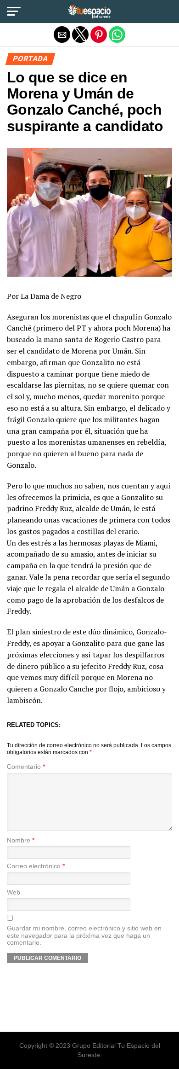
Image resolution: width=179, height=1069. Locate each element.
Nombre (20, 840)
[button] (14, 11)
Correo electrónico (36, 866)
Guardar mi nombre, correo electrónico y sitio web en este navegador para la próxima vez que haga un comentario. (84, 935)
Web (13, 892)
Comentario (26, 766)
